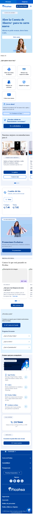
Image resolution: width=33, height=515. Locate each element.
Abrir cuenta (16, 37)
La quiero (15, 172)
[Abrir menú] (29, 510)
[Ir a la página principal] (6, 7)
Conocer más (15, 177)
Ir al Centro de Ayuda (11, 325)
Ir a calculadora (15, 126)
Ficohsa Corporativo (11, 473)
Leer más (15, 296)
